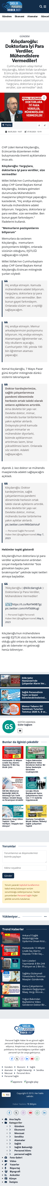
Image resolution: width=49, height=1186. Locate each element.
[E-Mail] (20, 730)
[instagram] (23, 1112)
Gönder (8, 875)
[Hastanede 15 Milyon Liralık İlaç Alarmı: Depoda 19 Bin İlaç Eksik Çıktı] (12, 752)
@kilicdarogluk (32, 588)
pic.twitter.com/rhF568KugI (22, 608)
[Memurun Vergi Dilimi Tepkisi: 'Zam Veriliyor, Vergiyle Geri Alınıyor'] (12, 810)
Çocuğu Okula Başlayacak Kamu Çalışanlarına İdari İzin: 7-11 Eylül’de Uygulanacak (34, 795)
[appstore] (17, 1082)
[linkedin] (44, 1112)
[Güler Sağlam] (8, 726)
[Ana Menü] (45, 6)
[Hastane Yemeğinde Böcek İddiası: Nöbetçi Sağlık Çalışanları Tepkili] (36, 810)
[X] (17, 1058)
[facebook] (9, 1112)
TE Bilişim (31, 1104)
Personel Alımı (23, 1073)
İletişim (13, 1182)
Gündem (7, 16)
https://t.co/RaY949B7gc (27, 604)
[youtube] (30, 1112)
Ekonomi (19, 16)
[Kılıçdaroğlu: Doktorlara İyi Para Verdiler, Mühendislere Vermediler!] (24, 107)
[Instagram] (22, 1058)
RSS (7, 1094)
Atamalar (32, 16)
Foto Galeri (15, 1157)
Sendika (40, 1070)
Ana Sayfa (15, 1119)
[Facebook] (12, 1058)
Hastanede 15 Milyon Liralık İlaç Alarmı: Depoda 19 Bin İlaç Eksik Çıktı (12, 763)
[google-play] (31, 1082)
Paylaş (8, 124)
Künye (12, 1178)
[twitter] (16, 1112)
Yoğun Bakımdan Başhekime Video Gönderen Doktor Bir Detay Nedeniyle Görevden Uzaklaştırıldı (35, 766)
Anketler (14, 1175)
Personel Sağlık (25, 895)
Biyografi (14, 1171)
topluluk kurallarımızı (29, 885)
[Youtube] (32, 1058)
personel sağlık (23, 1154)
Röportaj (14, 1168)
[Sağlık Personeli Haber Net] (12, 7)
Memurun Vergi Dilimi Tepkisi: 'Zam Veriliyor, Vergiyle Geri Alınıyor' (12, 822)
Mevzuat (8, 1073)
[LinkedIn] (27, 1058)
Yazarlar (14, 1164)
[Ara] (40, 6)
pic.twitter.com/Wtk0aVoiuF (22, 524)
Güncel (45, 16)
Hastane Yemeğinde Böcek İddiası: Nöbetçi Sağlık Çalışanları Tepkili (36, 822)
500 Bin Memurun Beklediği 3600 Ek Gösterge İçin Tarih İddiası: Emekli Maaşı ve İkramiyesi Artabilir (12, 795)
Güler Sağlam (25, 724)
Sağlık (32, 1067)
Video (12, 1161)
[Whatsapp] (37, 1058)
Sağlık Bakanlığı (24, 1070)
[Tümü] (45, 916)
